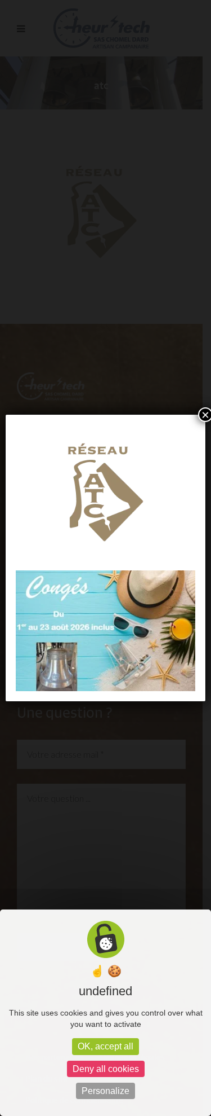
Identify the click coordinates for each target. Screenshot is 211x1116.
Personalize (105, 1091)
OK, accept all (105, 1046)
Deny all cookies (106, 1069)
